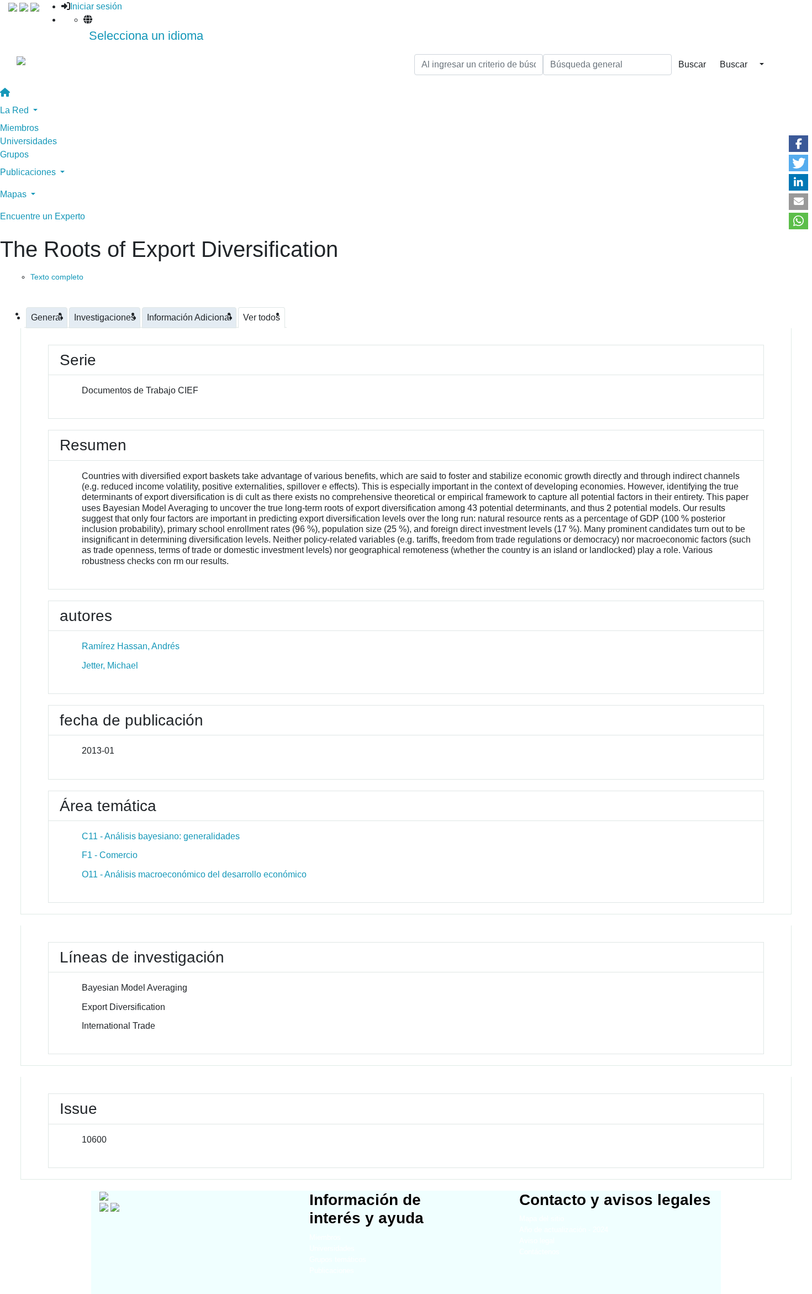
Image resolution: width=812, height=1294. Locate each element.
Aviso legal (537, 1241)
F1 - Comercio (110, 855)
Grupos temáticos (337, 1259)
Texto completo (56, 276)
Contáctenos (539, 1252)
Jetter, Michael (110, 665)
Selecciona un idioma (146, 36)
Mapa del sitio (541, 1218)
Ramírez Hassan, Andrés (131, 646)
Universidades (28, 141)
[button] (798, 143)
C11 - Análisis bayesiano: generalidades (161, 836)
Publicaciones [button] (29, 172)
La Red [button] (15, 110)
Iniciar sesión (96, 6)
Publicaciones (331, 1270)
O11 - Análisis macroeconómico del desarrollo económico (194, 874)
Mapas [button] (14, 194)
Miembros (19, 128)
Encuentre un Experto (42, 216)
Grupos (14, 154)
